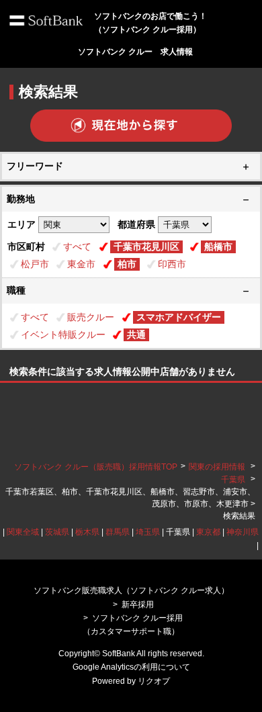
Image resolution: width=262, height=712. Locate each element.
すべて (77, 246)
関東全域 (23, 532)
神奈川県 (242, 532)
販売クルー (90, 317)
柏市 (127, 264)
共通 (136, 334)
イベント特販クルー (63, 334)
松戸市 (35, 264)
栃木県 (87, 532)
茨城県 (57, 532)
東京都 (208, 532)
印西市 (172, 264)
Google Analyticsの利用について (131, 667)
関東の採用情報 (218, 467)
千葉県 (233, 479)
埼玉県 (148, 532)
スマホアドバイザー (178, 317)
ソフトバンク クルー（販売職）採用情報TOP (95, 467)
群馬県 (117, 532)
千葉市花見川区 (146, 246)
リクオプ (154, 681)
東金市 (81, 264)
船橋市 (218, 246)
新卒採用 (138, 604)
